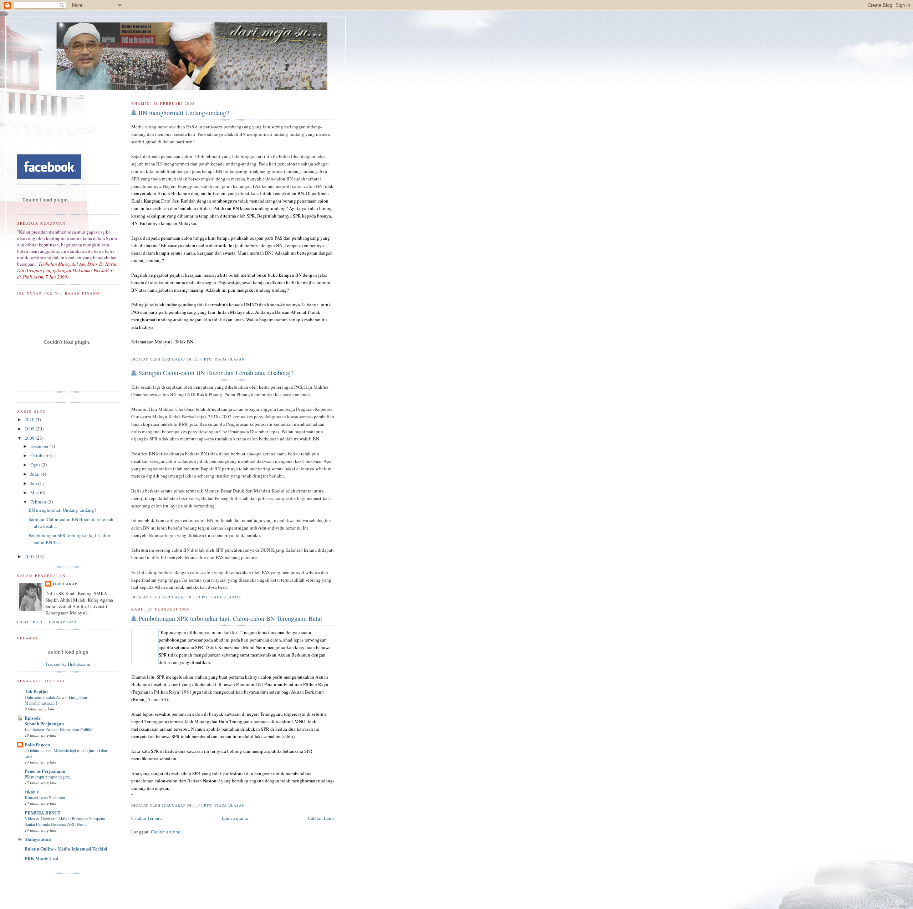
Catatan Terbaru (146, 818)
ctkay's (32, 791)
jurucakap (64, 583)
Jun (34, 483)
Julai (35, 474)
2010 (30, 419)
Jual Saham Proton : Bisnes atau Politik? (59, 729)
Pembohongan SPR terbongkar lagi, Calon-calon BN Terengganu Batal (230, 618)
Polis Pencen (37, 744)
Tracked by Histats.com (67, 664)
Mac (35, 492)
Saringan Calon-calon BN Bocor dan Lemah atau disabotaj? (216, 372)
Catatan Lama (321, 818)
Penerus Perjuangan (45, 770)
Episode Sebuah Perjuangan (44, 720)
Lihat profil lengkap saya (47, 621)
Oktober (38, 455)
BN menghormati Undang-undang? (183, 112)
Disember (40, 446)
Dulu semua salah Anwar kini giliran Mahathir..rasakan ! (56, 700)
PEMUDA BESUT (43, 812)
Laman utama (235, 818)
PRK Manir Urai (41, 858)
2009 (30, 428)
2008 (30, 438)
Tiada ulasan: (231, 359)
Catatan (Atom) (165, 831)
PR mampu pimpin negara (47, 777)
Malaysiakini (38, 839)
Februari (38, 502)
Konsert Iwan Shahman (45, 797)
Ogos (35, 464)
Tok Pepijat (36, 691)
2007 (30, 556)
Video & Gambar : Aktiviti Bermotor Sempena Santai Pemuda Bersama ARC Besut (65, 821)
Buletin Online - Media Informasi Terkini (66, 848)
